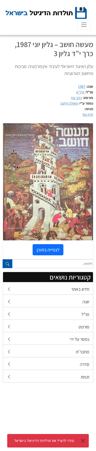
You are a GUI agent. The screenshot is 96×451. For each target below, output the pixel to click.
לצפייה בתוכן (48, 250)
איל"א (80, 92)
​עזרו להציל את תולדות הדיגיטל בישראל (44, 440)
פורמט (84, 327)
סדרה (84, 364)
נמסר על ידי (79, 339)
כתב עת (76, 97)
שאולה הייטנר (69, 103)
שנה (85, 302)
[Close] (83, 440)
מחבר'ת (82, 352)
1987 (82, 86)
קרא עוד (87, 114)
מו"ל (85, 314)
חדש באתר (80, 289)
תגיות (85, 377)
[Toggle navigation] (83, 24)
